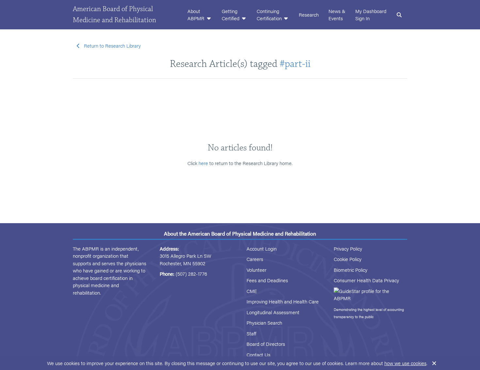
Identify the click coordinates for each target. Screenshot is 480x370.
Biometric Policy (350, 269)
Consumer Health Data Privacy (366, 280)
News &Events (336, 15)
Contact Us (258, 354)
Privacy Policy (348, 248)
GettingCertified (231, 15)
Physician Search (264, 322)
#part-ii (295, 63)
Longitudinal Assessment (273, 312)
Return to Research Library (112, 45)
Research (309, 14)
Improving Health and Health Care (283, 301)
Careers (255, 258)
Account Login (262, 248)
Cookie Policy (347, 258)
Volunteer (256, 269)
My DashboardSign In (370, 15)
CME (252, 290)
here (203, 163)
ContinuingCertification (270, 15)
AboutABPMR (196, 15)
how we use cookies (405, 363)
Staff (251, 333)
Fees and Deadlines (267, 280)
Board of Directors (266, 343)
